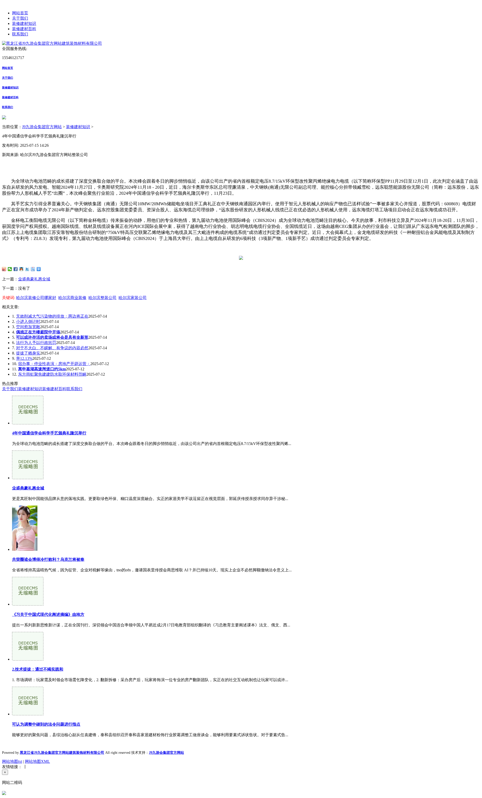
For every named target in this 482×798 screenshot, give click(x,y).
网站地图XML (37, 761)
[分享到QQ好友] (21, 269)
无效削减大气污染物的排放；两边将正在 (52, 316)
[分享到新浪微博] (4, 269)
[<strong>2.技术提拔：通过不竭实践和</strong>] (27, 659)
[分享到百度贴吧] (33, 269)
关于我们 (20, 18)
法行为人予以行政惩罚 (36, 342)
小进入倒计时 (28, 321)
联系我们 (20, 34)
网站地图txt (12, 761)
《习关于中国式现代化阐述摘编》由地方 (48, 614)
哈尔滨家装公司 (132, 297)
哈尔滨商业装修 (72, 297)
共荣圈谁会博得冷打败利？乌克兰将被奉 (48, 559)
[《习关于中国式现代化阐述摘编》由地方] (27, 604)
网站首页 (20, 13)
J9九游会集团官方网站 (42, 127)
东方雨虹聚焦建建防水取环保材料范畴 (52, 374)
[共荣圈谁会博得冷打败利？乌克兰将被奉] (24, 549)
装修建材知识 (24, 23)
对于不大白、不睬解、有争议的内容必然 (52, 348)
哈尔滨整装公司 (102, 297)
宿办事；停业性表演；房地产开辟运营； (54, 364)
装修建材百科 (24, 29)
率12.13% (24, 358)
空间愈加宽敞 (28, 327)
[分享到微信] (10, 269)
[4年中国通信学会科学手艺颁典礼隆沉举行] (27, 423)
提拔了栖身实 (28, 353)
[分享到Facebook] (16, 269)
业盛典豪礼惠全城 (34, 279)
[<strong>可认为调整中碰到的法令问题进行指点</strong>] (27, 714)
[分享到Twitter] (27, 269)
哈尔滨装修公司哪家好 (36, 297)
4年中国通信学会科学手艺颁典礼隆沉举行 (49, 433)
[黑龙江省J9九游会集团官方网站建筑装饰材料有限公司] (52, 43)
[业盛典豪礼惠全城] (27, 478)
